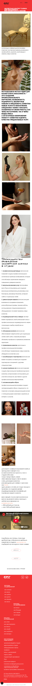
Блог (5, 659)
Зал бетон (7, 626)
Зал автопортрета (9, 624)
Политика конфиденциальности (13, 664)
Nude (6, 485)
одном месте (21, 542)
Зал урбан (7, 594)
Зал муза (7, 601)
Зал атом (6, 621)
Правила (6, 650)
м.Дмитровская (7, 503)
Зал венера (7, 633)
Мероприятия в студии (11, 645)
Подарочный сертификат (11, 657)
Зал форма (7, 599)
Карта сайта (8, 654)
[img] (22, 577)
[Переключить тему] (21, 2)
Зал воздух (17, 615)
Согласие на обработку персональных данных (11, 667)
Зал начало (7, 589)
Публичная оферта (10, 661)
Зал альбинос (8, 631)
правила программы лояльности (14, 669)
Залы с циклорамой (10, 652)
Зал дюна (7, 597)
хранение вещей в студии (12, 643)
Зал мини (7, 592)
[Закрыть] (2, 683)
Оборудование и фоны (11, 647)
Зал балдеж (17, 610)
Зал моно (16, 607)
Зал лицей (7, 629)
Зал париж (17, 612)
